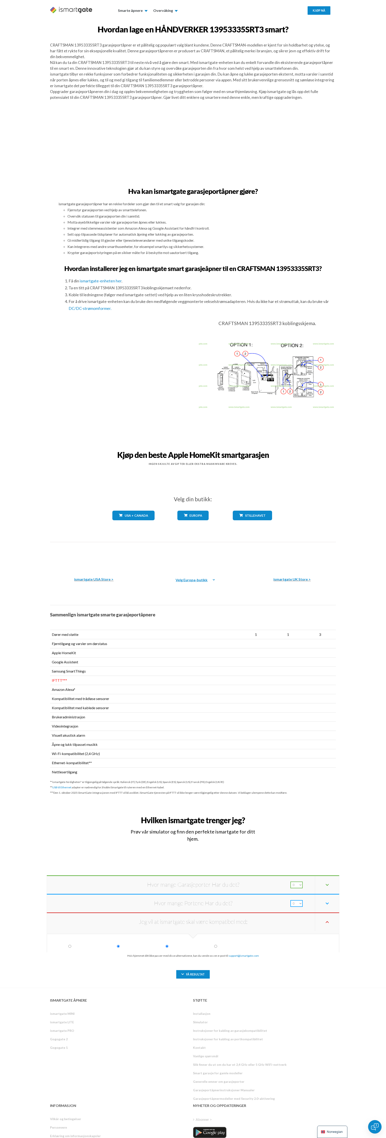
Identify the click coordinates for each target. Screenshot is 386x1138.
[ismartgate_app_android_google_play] (210, 1132)
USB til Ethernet (61, 787)
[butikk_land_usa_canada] (133, 523)
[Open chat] (375, 1127)
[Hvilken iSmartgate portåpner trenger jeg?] (303, 816)
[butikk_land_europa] (193, 523)
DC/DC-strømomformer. (90, 308)
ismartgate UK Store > (292, 579)
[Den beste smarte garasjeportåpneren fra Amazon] (93, 556)
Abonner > (204, 1119)
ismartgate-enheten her (101, 280)
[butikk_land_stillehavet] (252, 523)
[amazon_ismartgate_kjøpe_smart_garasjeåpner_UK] (292, 556)
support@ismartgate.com (244, 955)
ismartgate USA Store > (93, 579)
